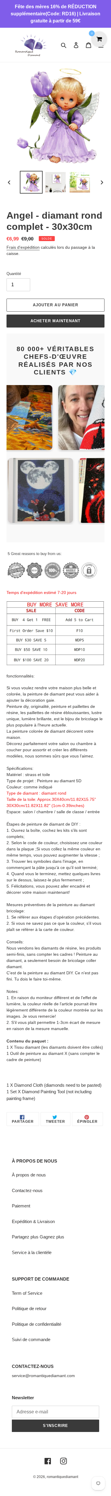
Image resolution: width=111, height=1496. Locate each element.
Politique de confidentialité (36, 1324)
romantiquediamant (62, 1477)
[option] (31, 182)
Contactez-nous (27, 1190)
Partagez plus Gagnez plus (38, 1236)
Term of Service (27, 1293)
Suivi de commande (31, 1339)
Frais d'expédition (23, 247)
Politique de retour (29, 1308)
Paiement (21, 1205)
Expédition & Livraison (33, 1221)
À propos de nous (29, 1174)
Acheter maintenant (55, 321)
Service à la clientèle (32, 1252)
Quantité (14, 273)
